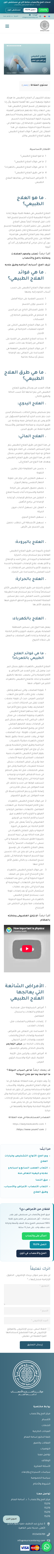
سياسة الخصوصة (40, 1478)
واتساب (43, 10)
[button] (15, 16)
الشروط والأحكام (41, 1484)
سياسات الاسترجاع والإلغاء (36, 1472)
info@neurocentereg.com (31, 1541)
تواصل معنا (7, 16)
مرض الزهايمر (14, 1044)
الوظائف (45, 1460)
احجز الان (11, 1519)
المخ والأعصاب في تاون (33, 1253)
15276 (47, 1504)
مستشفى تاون (14, 10)
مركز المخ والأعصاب (39, 1414)
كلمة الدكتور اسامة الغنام (37, 1437)
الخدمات (46, 1425)
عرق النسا (42, 1180)
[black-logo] (45, 26)
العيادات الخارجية (41, 1431)
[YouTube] (44, 16)
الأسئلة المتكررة (42, 1466)
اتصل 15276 (30, 10)
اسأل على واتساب (35, 1236)
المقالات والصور (41, 1443)
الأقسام (46, 1419)
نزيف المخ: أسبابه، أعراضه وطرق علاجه (27, 265)
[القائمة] (7, 26)
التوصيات (45, 1449)
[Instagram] (40, 16)
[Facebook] (49, 16)
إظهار (25, 85)
